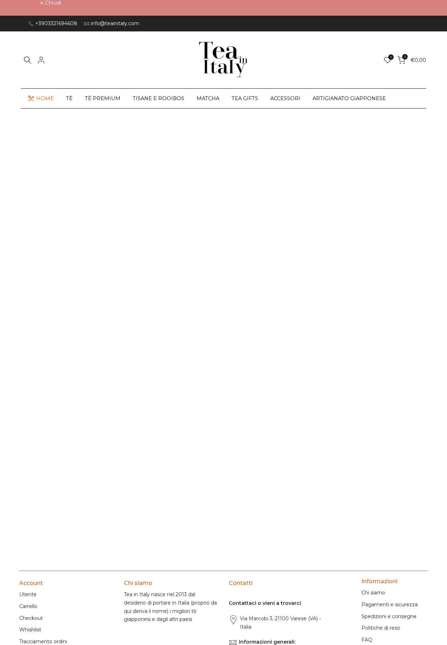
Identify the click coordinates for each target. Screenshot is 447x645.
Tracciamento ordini (43, 641)
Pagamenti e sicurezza (389, 604)
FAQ (366, 640)
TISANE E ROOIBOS (158, 98)
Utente (28, 594)
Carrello (28, 606)
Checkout (31, 618)
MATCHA (208, 98)
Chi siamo (373, 593)
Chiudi (31, 2)
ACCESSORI (285, 98)
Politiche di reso (380, 628)
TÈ (69, 98)
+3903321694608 (56, 23)
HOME (45, 98)
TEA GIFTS (245, 98)
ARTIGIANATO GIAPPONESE (349, 98)
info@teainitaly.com (115, 23)
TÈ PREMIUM (102, 98)
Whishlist (30, 630)
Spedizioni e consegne (389, 616)
